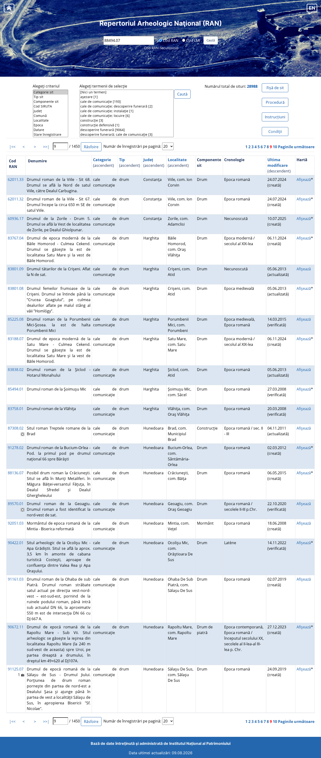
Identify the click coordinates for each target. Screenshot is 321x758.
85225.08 (15, 319)
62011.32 (15, 199)
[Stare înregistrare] (50, 134)
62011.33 (15, 179)
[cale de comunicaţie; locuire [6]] (126, 115)
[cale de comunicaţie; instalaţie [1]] (126, 111)
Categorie (102, 159)
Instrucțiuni (275, 117)
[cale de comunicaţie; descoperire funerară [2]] (126, 106)
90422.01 (15, 542)
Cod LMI (192, 40)
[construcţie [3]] (126, 120)
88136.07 (15, 472)
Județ (148, 159)
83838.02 (15, 369)
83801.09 (15, 268)
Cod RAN (170, 40)
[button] (312, 8)
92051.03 (15, 523)
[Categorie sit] (50, 92)
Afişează (304, 179)
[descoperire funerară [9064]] (126, 130)
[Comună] (50, 115)
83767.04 (15, 238)
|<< (12, 146)
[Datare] (50, 130)
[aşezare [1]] (126, 97)
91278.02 (15, 447)
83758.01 (15, 408)
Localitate (177, 159)
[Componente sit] (50, 101)
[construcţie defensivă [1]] (126, 125)
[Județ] (50, 111)
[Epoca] (50, 125)
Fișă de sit (275, 87)
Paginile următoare (296, 146)
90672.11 (15, 627)
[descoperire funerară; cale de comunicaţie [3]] (126, 134)
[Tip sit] (50, 97)
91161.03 (15, 579)
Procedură (275, 102)
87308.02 (15, 428)
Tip (122, 159)
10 (275, 146)
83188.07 (15, 338)
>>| (46, 146)
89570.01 (15, 503)
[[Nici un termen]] (126, 92)
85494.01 (15, 389)
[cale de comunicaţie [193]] (126, 101)
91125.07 (15, 669)
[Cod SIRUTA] (50, 106)
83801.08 (15, 288)
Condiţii (275, 131)
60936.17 (15, 218)
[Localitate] (50, 120)
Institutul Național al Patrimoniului (200, 743)
